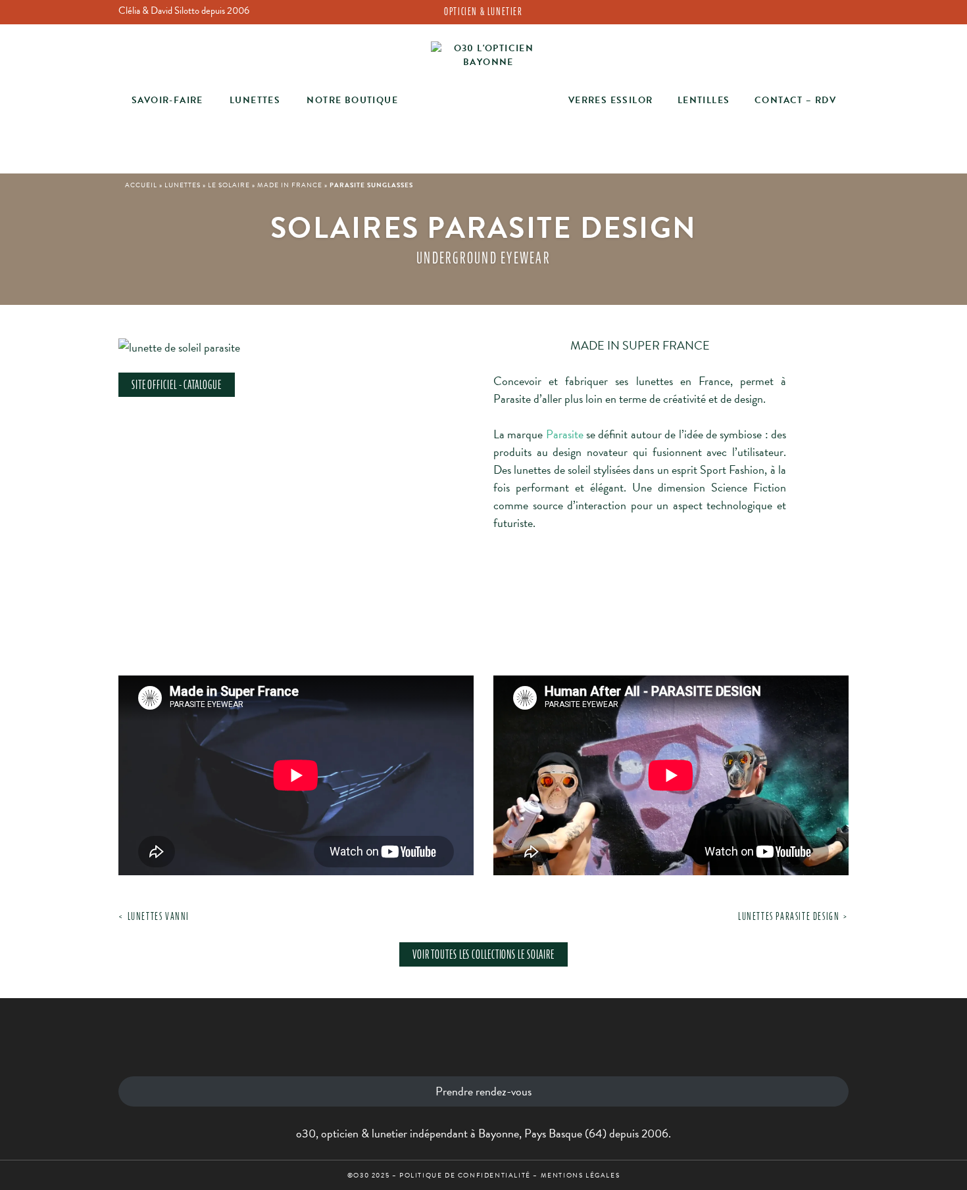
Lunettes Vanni (158, 916)
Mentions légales (580, 1175)
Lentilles (704, 100)
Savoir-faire (167, 100)
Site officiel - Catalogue (177, 385)
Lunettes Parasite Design (788, 916)
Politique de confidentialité (465, 1175)
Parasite (564, 434)
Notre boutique (352, 100)
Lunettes (255, 100)
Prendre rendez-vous (483, 1091)
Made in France (289, 185)
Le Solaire (229, 185)
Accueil (141, 185)
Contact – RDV (795, 100)
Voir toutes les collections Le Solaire (483, 954)
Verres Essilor (610, 100)
